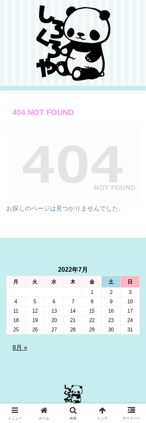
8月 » (19, 347)
